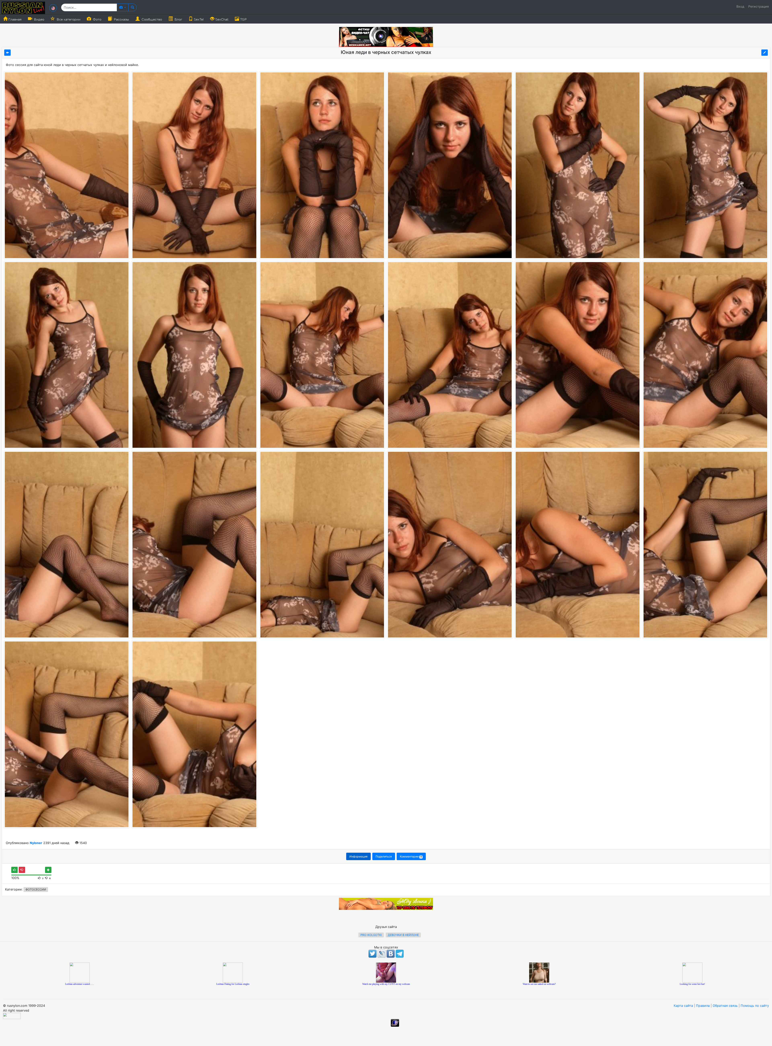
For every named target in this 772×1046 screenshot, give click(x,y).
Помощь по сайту (755, 1006)
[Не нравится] (22, 870)
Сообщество (151, 19)
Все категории (68, 19)
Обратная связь (725, 1006)
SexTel (198, 19)
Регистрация (758, 6)
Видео (38, 19)
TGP (243, 19)
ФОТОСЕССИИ (36, 889)
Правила (703, 1006)
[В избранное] (48, 870)
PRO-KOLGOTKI (371, 935)
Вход (740, 6)
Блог (177, 19)
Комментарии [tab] (411, 856)
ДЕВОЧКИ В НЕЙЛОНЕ (403, 935)
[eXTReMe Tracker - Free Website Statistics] (395, 1023)
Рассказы (121, 19)
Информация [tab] (358, 856)
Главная (14, 19)
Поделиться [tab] (384, 856)
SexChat (221, 19)
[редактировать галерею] (764, 52)
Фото (96, 19)
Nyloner (36, 843)
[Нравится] (14, 870)
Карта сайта (683, 1006)
